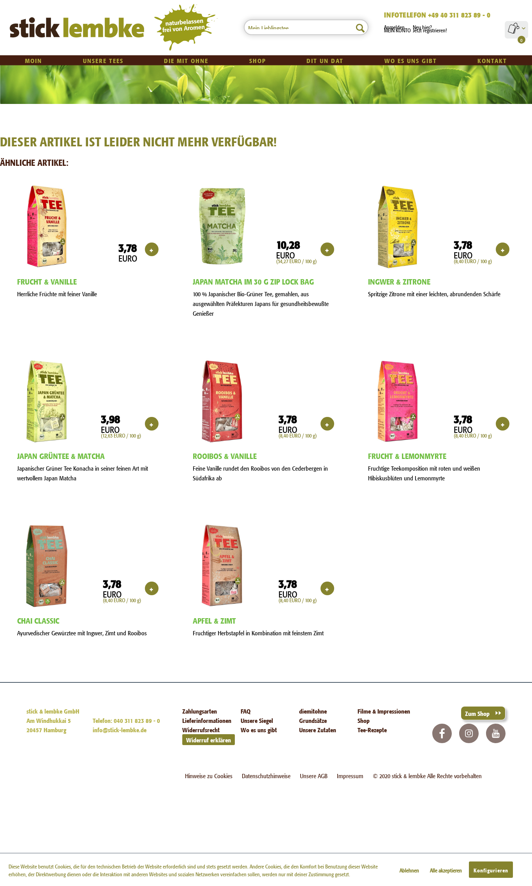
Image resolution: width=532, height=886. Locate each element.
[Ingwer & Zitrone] (397, 227)
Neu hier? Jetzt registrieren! (430, 28)
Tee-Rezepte (372, 729)
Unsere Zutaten (317, 729)
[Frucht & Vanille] (46, 227)
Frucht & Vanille (47, 281)
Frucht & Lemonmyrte (407, 455)
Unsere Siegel (257, 720)
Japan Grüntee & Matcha (61, 455)
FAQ (245, 710)
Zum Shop (477, 713)
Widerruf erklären (208, 739)
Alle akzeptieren (446, 869)
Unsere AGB (314, 775)
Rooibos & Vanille (225, 455)
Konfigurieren (491, 869)
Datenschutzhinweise (266, 775)
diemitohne (313, 710)
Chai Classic (38, 620)
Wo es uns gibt (259, 729)
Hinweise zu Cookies (209, 775)
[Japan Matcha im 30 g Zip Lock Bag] (222, 227)
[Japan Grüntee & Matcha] (46, 401)
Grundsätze (313, 720)
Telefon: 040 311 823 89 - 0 (126, 720)
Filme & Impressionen (384, 710)
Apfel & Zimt (214, 620)
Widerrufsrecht (201, 729)
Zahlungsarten (199, 710)
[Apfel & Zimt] (222, 566)
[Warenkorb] (516, 28)
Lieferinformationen (206, 720)
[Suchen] (360, 27)
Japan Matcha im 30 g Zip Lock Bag (253, 281)
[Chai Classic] (46, 566)
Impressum (350, 775)
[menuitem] (306, 27)
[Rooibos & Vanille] (222, 401)
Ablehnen (409, 869)
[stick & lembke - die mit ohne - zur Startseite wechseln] (77, 27)
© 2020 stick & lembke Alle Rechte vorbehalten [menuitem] (427, 775)
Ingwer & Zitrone (399, 281)
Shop (364, 720)
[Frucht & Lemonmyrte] (397, 401)
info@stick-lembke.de (119, 729)
